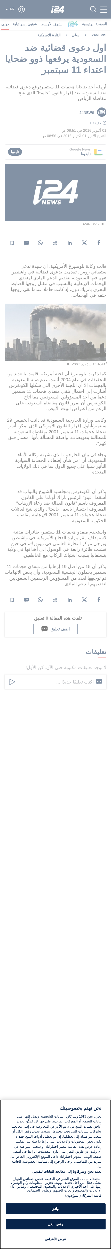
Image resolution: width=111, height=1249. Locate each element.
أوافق (56, 1209)
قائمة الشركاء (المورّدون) (83, 1195)
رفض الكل (55, 1224)
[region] (55, 1174)
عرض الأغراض (55, 1239)
